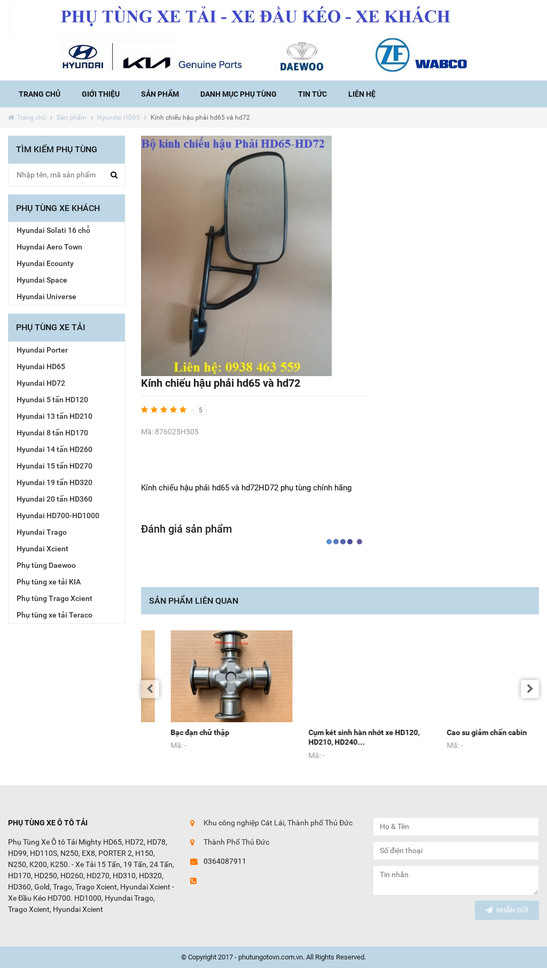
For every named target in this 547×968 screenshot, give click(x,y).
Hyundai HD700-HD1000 (58, 515)
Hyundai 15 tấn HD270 (54, 466)
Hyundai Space (42, 280)
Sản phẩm (160, 94)
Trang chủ (39, 94)
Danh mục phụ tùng (238, 94)
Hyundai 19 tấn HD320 (54, 482)
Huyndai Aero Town (49, 247)
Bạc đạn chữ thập (170, 732)
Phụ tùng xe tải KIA (49, 581)
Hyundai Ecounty (45, 263)
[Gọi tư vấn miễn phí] (273, 40)
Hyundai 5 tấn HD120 (52, 399)
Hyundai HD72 (41, 383)
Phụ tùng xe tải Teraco (54, 615)
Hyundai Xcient (42, 548)
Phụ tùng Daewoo (46, 565)
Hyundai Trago (42, 532)
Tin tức (312, 94)
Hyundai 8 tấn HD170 (52, 432)
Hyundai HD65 (118, 117)
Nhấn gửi (512, 910)
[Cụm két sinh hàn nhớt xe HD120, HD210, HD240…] (340, 676)
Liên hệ (362, 94)
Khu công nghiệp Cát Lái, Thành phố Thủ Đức (278, 822)
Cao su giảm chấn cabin (457, 732)
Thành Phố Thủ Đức (236, 842)
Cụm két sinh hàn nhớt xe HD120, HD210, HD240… (334, 737)
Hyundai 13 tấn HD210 (54, 416)
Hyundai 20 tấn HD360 (54, 499)
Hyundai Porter (42, 350)
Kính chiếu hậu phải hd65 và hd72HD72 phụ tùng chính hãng (247, 488)
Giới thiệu (101, 94)
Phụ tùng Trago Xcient (54, 598)
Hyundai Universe (46, 296)
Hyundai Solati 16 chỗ (53, 230)
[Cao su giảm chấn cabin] (478, 676)
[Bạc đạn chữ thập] (202, 676)
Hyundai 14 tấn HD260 (54, 449)
